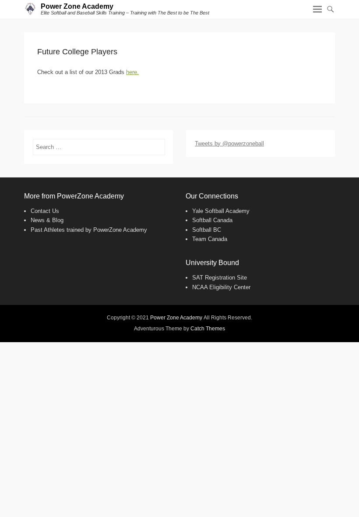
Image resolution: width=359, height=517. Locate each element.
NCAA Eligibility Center (221, 287)
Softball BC (206, 230)
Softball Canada (212, 220)
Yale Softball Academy (221, 211)
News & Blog (47, 220)
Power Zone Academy (77, 6)
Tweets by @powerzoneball (229, 143)
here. (132, 72)
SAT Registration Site (219, 277)
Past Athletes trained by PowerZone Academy (89, 230)
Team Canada (209, 239)
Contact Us (45, 211)
